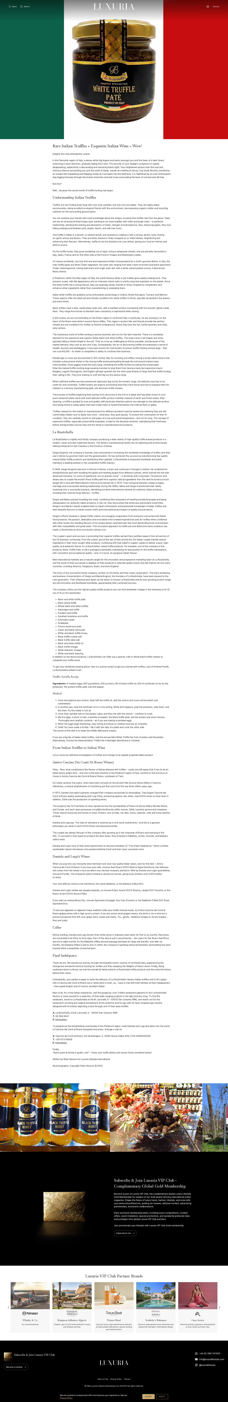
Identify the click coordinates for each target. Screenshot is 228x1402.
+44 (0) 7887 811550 (209, 1353)
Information (61, 1019)
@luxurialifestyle (207, 1365)
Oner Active (197, 1320)
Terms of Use (103, 1379)
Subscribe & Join (123, 1233)
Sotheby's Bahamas (156, 1320)
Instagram (208, 6)
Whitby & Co (30, 1320)
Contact (216, 7)
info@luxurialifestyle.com (211, 1359)
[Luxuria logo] (114, 6)
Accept (148, 1396)
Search (27, 7)
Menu (14, 7)
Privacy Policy (116, 1379)
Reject (162, 1396)
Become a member (14, 1367)
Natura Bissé (114, 1320)
